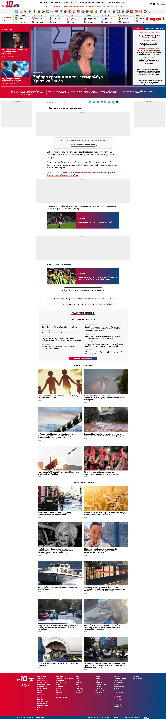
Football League (43, 683)
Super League (41, 679)
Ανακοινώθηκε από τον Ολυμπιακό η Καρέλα (149, 43)
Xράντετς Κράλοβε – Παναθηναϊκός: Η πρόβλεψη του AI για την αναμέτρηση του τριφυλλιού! (104, 345)
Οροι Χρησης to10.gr (117, 717)
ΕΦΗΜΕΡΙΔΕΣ (117, 705)
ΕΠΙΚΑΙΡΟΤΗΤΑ (137, 679)
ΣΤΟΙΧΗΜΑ (51, 6)
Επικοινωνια (129, 717)
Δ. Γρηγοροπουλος (100, 694)
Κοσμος (40, 700)
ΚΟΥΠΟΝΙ (59, 6)
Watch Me (117, 696)
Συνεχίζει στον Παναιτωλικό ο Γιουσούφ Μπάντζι (149, 36)
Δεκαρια (97, 676)
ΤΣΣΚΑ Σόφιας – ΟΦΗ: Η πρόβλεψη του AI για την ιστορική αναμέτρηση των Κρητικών (149, 82)
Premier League (42, 688)
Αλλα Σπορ (79, 692)
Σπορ (77, 676)
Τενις (77, 684)
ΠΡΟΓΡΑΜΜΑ (96, 6)
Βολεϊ (77, 679)
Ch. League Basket (62, 683)
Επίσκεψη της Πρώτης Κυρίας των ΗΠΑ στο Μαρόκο (138, 92)
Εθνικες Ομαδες (42, 703)
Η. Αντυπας (98, 692)
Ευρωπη (39, 698)
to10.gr (50, 102)
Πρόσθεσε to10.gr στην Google (84, 145)
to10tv (116, 701)
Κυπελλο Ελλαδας (43, 702)
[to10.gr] (10, 4)
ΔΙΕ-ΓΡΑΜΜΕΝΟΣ (119, 683)
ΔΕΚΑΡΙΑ (78, 3)
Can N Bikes (79, 688)
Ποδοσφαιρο (41, 676)
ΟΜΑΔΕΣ (104, 3)
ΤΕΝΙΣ (71, 3)
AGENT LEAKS (118, 681)
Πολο (77, 681)
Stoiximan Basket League (64, 679)
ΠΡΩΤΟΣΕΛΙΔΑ (107, 6)
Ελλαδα (58, 688)
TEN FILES (111, 3)
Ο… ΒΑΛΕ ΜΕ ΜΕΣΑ (119, 692)
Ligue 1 (39, 696)
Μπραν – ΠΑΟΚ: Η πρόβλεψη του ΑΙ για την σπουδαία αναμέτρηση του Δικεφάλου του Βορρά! (149, 52)
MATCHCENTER (73, 6)
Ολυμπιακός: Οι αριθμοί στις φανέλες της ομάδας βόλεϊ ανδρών (104, 353)
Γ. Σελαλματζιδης (100, 684)
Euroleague (60, 681)
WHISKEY (146, 717)
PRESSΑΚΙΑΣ (117, 688)
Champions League (43, 684)
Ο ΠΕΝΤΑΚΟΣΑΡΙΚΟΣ (120, 679)
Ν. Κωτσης (98, 686)
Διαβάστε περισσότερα (83, 358)
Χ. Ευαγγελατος (99, 688)
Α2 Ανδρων (59, 686)
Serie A (39, 692)
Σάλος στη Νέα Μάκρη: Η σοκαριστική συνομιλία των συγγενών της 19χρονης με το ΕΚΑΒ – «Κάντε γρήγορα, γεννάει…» (27, 92)
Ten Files (136, 676)
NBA (57, 694)
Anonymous (118, 676)
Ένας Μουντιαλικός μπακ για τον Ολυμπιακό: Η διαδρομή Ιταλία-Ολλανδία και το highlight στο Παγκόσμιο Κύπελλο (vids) (149, 72)
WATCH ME (96, 3)
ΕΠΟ (38, 709)
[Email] (117, 102)
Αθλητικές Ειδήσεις (76, 304)
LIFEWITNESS (121, 3)
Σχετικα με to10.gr (102, 717)
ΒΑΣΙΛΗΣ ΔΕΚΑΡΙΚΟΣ (120, 686)
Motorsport (80, 690)
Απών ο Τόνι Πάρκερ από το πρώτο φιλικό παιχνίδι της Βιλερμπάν (149, 61)
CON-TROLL (117, 6)
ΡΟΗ (45, 6)
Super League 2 (42, 681)
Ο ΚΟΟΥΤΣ (117, 690)
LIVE (65, 6)
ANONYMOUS (86, 3)
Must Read (90, 319)
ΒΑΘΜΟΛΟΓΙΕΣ (85, 6)
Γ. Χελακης (98, 679)
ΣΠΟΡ (61, 3)
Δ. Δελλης (97, 681)
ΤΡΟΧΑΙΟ (56, 264)
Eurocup (59, 684)
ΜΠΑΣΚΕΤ (54, 3)
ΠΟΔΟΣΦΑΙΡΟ (45, 3)
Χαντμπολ (79, 683)
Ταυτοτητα (91, 717)
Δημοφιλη (80, 319)
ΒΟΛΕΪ (66, 3)
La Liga (39, 690)
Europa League (42, 686)
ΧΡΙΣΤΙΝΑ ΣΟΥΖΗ (66, 264)
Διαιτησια (40, 707)
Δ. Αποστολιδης (100, 690)
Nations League (42, 705)
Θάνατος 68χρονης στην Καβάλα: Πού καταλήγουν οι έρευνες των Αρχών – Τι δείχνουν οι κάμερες (101, 92)
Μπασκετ (59, 676)
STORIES (116, 703)
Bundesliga (41, 694)
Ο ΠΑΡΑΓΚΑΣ (117, 684)
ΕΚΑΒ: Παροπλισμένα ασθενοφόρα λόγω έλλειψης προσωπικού (65, 92)
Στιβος (78, 686)
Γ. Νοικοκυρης (99, 683)
